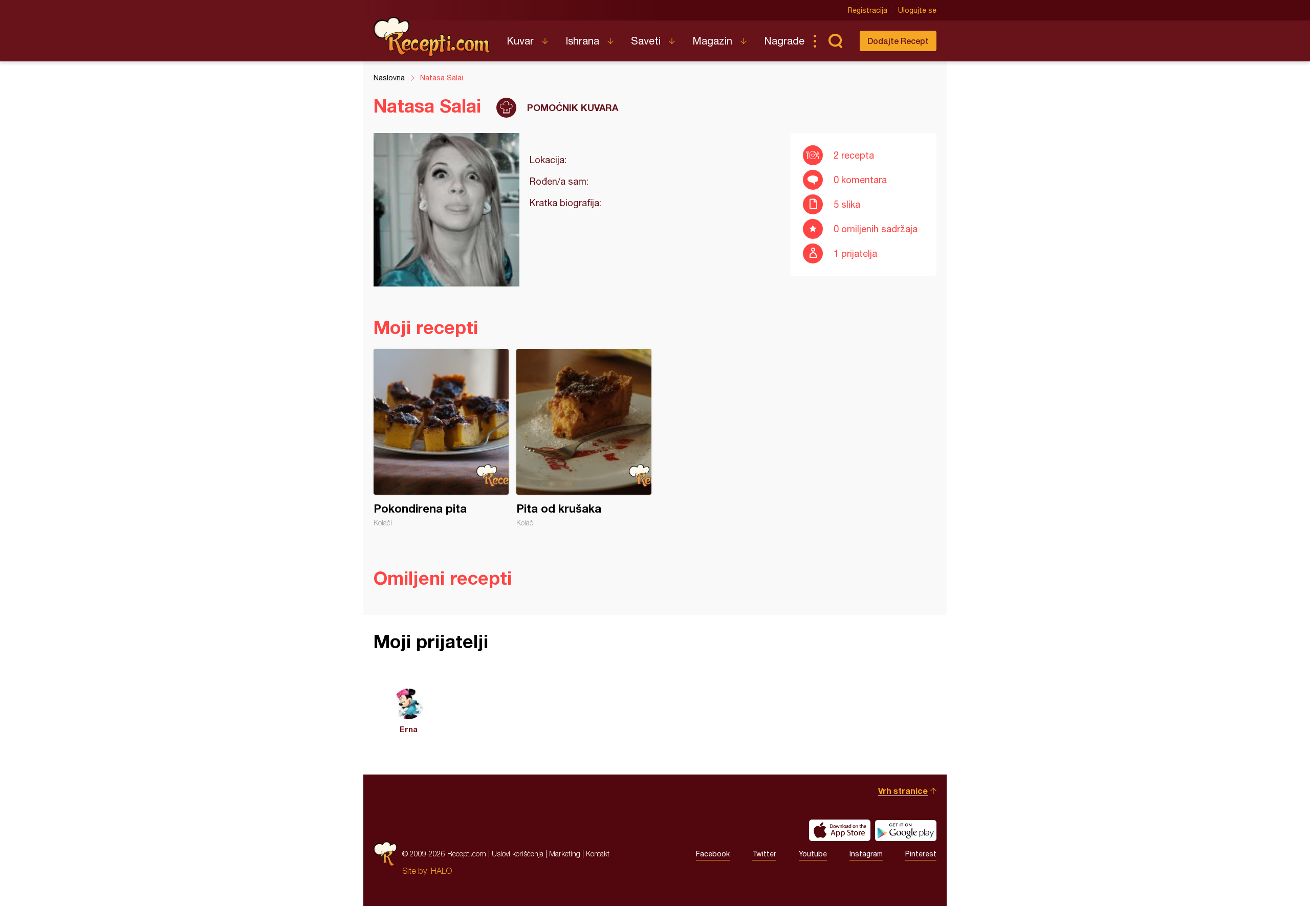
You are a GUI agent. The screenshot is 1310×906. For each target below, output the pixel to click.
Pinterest (920, 854)
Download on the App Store (839, 830)
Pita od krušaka (583, 438)
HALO (441, 870)
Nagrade (784, 41)
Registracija (867, 10)
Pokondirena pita (441, 438)
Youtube (813, 854)
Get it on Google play (905, 830)
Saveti (646, 41)
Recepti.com (432, 37)
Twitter (764, 854)
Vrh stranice (903, 790)
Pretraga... (835, 41)
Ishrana (582, 41)
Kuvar (520, 41)
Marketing (564, 853)
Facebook (713, 854)
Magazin (712, 41)
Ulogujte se (917, 10)
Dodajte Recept (898, 41)
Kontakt (597, 853)
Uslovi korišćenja (517, 853)
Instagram (866, 854)
